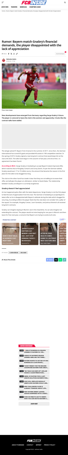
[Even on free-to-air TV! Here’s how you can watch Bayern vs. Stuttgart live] (34, 397)
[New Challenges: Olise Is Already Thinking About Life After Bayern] (34, 387)
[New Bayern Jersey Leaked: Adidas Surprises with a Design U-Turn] (34, 392)
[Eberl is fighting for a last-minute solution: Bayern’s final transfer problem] (34, 377)
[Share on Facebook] (8, 53)
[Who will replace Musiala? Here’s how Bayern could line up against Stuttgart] (34, 382)
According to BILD (8, 166)
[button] (3, 2)
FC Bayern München (13, 252)
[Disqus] (34, 288)
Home (3, 11)
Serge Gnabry (23, 252)
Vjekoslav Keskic (11, 59)
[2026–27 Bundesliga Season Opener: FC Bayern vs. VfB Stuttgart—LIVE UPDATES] (34, 351)
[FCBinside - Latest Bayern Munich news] (34, 2)
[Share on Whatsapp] (14, 53)
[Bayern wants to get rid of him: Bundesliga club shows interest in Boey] (34, 361)
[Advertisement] (34, 25)
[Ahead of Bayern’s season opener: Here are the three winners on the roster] (34, 356)
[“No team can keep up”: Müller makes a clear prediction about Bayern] (34, 372)
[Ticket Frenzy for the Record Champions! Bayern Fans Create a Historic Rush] (34, 367)
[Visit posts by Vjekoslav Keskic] (3, 60)
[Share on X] (11, 53)
